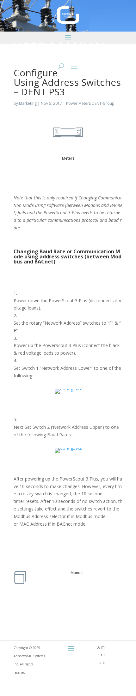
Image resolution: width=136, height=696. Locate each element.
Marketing (28, 103)
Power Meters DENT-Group (90, 103)
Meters (68, 158)
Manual (77, 572)
